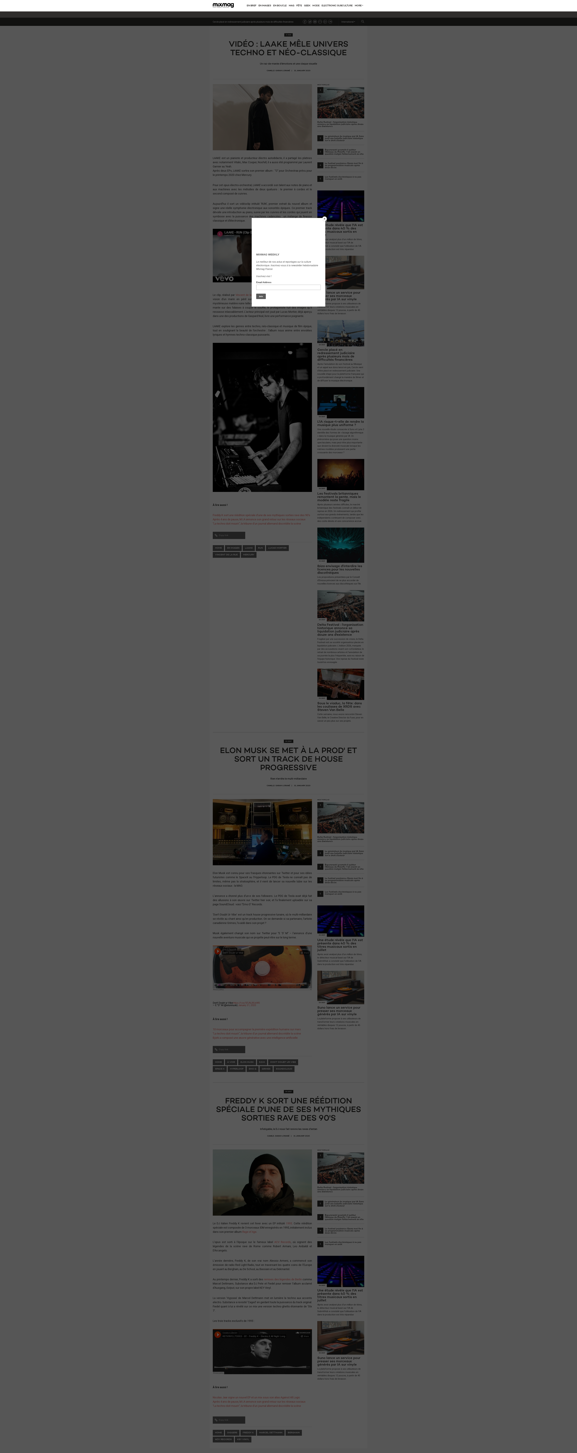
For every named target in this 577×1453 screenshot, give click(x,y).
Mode (315, 6)
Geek (307, 6)
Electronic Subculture (337, 6)
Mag (291, 6)
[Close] (324, 218)
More (358, 6)
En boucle (280, 6)
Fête (299, 6)
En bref (251, 6)
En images (264, 6)
